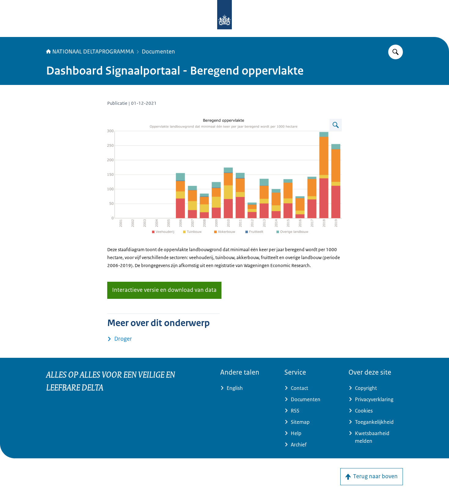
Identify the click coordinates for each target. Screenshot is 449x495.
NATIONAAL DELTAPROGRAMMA (93, 51)
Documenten (158, 51)
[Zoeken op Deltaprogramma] (395, 52)
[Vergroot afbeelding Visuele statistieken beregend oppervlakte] (336, 125)
